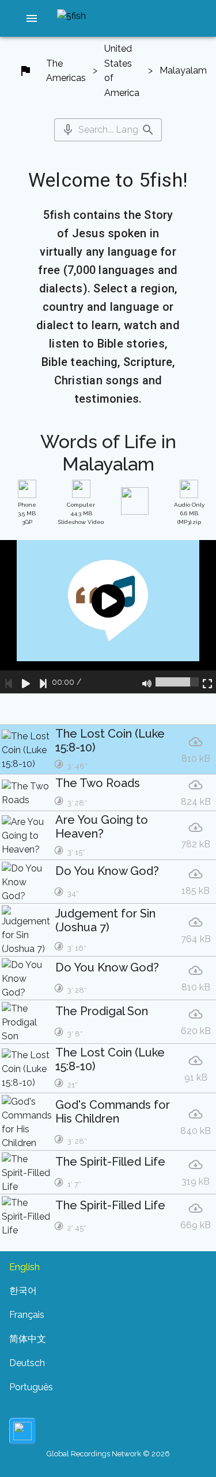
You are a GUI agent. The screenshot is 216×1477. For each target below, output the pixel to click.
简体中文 (27, 1338)
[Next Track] (43, 681)
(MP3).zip (189, 513)
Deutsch (27, 1363)
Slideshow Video (81, 513)
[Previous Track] (8, 681)
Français (26, 1314)
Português (31, 1387)
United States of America (121, 70)
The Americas (66, 71)
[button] (31, 18)
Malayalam (183, 70)
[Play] (26, 681)
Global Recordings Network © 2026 (108, 1453)
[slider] (177, 682)
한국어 (23, 1290)
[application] (108, 616)
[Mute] (147, 681)
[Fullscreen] (207, 681)
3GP (27, 513)
